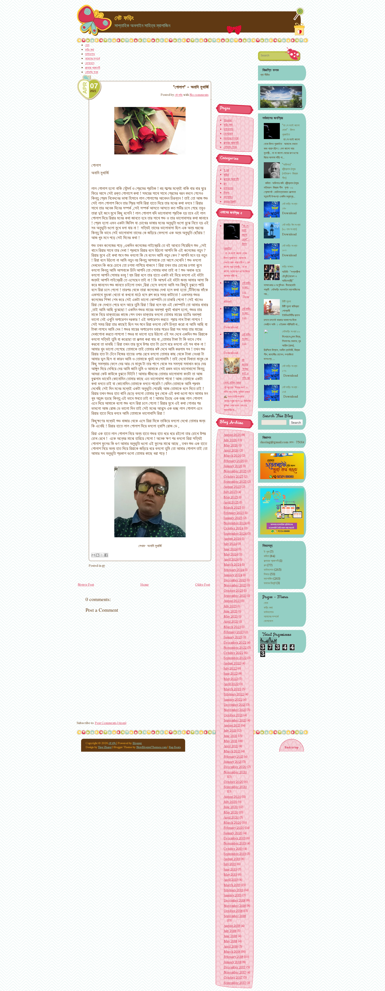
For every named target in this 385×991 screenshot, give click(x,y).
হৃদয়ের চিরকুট (270, 583)
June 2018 (230, 936)
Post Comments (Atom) (110, 723)
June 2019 (230, 869)
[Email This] (93, 555)
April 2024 (231, 559)
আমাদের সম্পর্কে (92, 58)
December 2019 (235, 838)
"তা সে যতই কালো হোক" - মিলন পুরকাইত (291, 129)
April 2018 (231, 946)
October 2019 (233, 849)
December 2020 (235, 767)
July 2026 (230, 440)
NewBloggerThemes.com (151, 747)
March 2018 (232, 952)
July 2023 (230, 606)
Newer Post (86, 585)
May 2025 (231, 497)
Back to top (291, 747)
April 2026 (231, 450)
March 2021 (232, 751)
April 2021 (231, 746)
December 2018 (235, 900)
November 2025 (235, 471)
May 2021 (230, 741)
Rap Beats (175, 747)
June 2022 (231, 673)
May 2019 (230, 874)
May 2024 (231, 554)
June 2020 (231, 807)
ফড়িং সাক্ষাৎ (287, 267)
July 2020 (230, 802)
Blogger (137, 743)
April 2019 (231, 880)
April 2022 (231, 684)
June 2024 (231, 549)
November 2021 (235, 710)
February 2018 (233, 957)
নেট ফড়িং (124, 18)
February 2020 (234, 828)
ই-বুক (266, 552)
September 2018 (235, 916)
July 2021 (230, 730)
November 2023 (235, 585)
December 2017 (235, 967)
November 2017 (235, 972)
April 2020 (231, 817)
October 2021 (233, 715)
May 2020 (231, 812)
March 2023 (232, 627)
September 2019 (235, 854)
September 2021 (235, 720)
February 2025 (234, 513)
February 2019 (233, 890)
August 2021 (232, 725)
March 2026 (232, 455)
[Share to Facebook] (106, 555)
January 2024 (233, 575)
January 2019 (233, 895)
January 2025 (233, 518)
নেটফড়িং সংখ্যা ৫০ (291, 331)
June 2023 (231, 611)
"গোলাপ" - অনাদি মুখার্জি (191, 87)
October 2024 (233, 528)
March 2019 (232, 885)
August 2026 (232, 435)
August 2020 (232, 797)
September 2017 (235, 983)
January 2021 (233, 762)
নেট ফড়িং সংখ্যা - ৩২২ (246, 338)
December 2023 (235, 580)
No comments (199, 94)
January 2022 (233, 700)
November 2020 (235, 772)
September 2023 (235, 596)
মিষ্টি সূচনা (286, 301)
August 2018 (232, 926)
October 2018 (233, 911)
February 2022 (234, 694)
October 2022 (233, 653)
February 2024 (234, 570)
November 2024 (235, 523)
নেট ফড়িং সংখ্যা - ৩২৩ (246, 313)
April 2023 (231, 622)
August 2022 (232, 663)
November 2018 (235, 906)
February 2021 (233, 757)
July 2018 (230, 931)
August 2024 (232, 539)
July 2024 (230, 544)
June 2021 (230, 736)
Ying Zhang (104, 747)
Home (144, 585)
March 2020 (232, 823)
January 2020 (233, 833)
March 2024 (232, 564)
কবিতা (266, 556)
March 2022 (232, 689)
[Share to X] (102, 555)
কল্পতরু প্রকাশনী (92, 68)
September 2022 (235, 658)
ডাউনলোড (90, 54)
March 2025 (232, 507)
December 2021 (235, 705)
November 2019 (235, 843)
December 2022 (235, 642)
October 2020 (234, 782)
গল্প (103, 566)
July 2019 (230, 864)
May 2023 (231, 616)
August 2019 (232, 859)
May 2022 (231, 679)
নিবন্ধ (266, 574)
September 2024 (235, 533)
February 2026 (234, 461)
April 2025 (231, 502)
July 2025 (230, 492)
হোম (87, 45)
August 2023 (232, 601)
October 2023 (233, 591)
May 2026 (231, 445)
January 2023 (233, 637)
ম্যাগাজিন (268, 579)
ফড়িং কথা (89, 49)
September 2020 (235, 787)
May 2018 (230, 941)
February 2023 (234, 632)
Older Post (202, 585)
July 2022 (230, 668)
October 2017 (233, 977)
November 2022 (235, 648)
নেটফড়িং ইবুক (91, 72)
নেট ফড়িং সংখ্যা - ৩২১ (246, 287)
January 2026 (233, 466)
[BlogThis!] (97, 555)
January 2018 (233, 962)
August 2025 (232, 487)
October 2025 (233, 476)
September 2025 (235, 482)
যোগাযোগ (89, 63)
